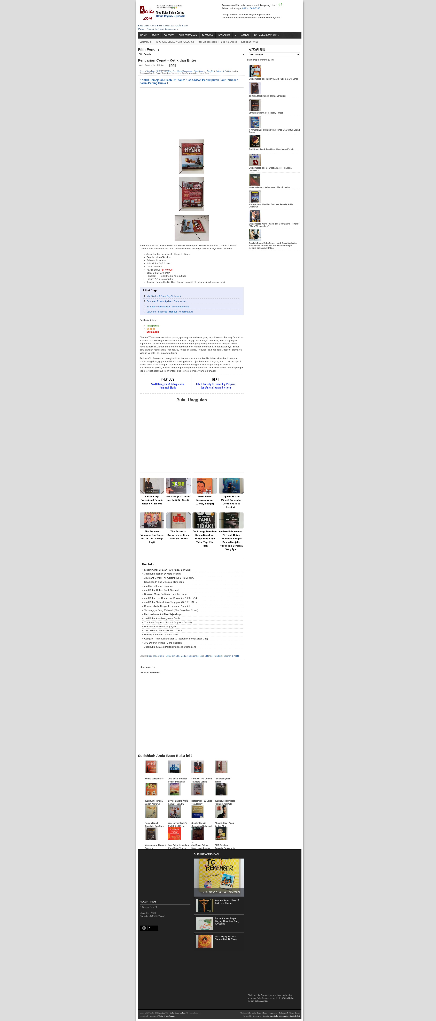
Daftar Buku (145, 42)
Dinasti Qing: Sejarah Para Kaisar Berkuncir (167, 569)
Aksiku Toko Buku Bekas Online (172, 1013)
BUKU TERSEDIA (164, 71)
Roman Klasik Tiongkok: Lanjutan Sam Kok (167, 606)
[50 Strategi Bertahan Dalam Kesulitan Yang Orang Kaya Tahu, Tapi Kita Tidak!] (204, 520)
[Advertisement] (192, 113)
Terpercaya (273, 1013)
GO (172, 65)
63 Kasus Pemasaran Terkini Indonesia (168, 306)
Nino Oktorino (200, 71)
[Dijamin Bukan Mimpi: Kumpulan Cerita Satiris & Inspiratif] (231, 486)
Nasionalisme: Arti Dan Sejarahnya (163, 614)
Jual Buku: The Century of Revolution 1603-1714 (170, 598)
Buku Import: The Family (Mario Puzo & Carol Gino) (273, 79)
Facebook (207, 35)
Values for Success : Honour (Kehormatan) (170, 311)
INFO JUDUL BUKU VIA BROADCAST (175, 42)
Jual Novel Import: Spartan (158, 586)
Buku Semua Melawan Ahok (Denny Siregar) (205, 500)
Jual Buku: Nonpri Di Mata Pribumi (162, 573)
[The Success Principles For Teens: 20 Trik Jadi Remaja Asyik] (152, 520)
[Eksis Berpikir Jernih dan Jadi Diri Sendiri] (178, 486)
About (155, 35)
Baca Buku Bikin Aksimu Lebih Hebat (285, 1016)
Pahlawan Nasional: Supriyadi (160, 626)
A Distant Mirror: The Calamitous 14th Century (169, 577)
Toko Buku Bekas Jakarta (257, 1013)
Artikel (245, 35)
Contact (169, 35)
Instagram (224, 35)
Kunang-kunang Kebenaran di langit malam (270, 187)
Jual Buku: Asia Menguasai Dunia (162, 618)
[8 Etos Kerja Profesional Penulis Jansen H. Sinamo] (152, 486)
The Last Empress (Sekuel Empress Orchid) (168, 622)
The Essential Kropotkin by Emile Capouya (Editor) (178, 535)
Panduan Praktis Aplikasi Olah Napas (166, 301)
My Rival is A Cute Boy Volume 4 (164, 296)
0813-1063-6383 (251, 8)
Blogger (256, 1016)
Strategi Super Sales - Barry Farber (266, 113)
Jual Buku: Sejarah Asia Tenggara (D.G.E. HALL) (170, 602)
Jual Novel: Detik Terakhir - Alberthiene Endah (271, 149)
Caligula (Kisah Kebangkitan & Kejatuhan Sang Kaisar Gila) (176, 638)
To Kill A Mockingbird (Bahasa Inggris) (267, 96)
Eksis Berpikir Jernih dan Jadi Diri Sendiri (178, 498)
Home (143, 35)
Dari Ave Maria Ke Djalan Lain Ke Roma (165, 594)
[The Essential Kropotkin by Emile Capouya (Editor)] (178, 520)
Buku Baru (150, 71)
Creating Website (156, 1016)
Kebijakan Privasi (249, 42)
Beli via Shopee (229, 42)
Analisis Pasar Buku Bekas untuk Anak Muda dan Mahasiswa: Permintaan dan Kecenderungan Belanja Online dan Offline (273, 245)
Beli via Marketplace (265, 35)
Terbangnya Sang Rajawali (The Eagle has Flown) (171, 610)
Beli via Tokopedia (207, 42)
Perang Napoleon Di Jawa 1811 (161, 634)
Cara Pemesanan (188, 35)
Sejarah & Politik (223, 71)
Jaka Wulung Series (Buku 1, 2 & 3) (163, 630)
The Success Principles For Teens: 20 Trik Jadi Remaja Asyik (152, 536)
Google (266, 1016)
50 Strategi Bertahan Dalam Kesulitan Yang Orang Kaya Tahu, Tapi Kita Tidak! (205, 538)
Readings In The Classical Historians (164, 581)
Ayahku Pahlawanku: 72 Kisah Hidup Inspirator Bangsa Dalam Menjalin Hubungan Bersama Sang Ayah (231, 540)
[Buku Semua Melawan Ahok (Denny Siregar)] (204, 486)
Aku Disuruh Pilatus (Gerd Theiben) (163, 642)
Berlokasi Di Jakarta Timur (289, 1013)
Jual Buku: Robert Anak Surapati (161, 590)
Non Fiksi (211, 71)
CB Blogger (170, 1016)
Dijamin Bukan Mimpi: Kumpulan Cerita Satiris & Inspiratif (231, 502)
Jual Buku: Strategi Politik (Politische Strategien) (170, 646)
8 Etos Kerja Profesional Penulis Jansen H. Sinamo (152, 500)
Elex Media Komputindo (182, 71)
